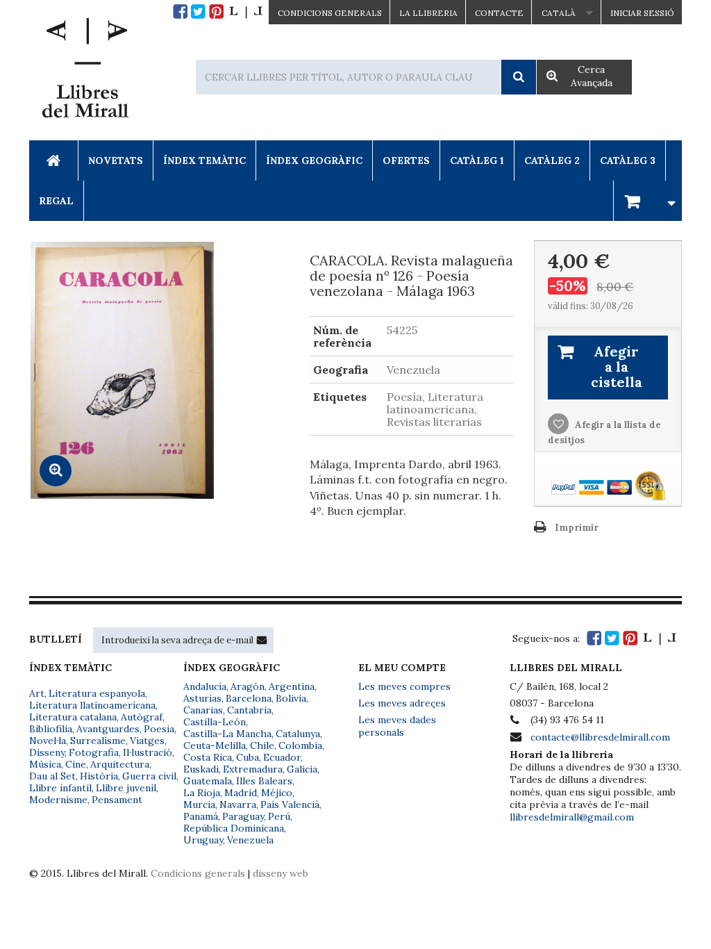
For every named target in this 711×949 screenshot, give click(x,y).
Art (36, 693)
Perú (279, 816)
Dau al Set (52, 776)
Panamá (200, 816)
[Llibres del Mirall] (84, 71)
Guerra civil (149, 776)
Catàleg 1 (477, 160)
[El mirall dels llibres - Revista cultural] (246, 11)
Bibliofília (50, 729)
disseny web (280, 873)
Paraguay (243, 816)
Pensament (117, 799)
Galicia (302, 769)
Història (99, 776)
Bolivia (291, 698)
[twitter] (198, 11)
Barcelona (248, 698)
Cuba (247, 757)
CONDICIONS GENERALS (330, 13)
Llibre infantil (60, 788)
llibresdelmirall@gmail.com (572, 817)
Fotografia (94, 752)
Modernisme (58, 799)
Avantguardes (108, 729)
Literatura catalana (73, 717)
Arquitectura (119, 764)
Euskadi (201, 769)
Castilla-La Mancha (227, 733)
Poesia (159, 729)
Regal (56, 201)
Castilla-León (214, 722)
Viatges (147, 740)
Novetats (115, 160)
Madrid (240, 792)
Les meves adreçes (402, 703)
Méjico (276, 792)
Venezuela (250, 840)
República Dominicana (233, 828)
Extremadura (253, 769)
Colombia (300, 745)
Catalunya (298, 733)
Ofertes (406, 160)
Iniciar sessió (642, 13)
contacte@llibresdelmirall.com (600, 737)
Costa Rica (207, 757)
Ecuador (282, 757)
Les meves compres (404, 686)
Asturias (202, 698)
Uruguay (203, 840)
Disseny (47, 752)
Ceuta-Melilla (214, 745)
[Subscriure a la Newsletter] (262, 640)
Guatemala (207, 781)
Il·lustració (147, 752)
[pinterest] (216, 11)
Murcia (199, 804)
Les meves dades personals (397, 725)
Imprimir (577, 528)
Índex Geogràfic (314, 160)
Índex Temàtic (204, 160)
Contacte (499, 13)
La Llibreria (428, 13)
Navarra (237, 804)
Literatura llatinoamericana (92, 705)
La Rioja (201, 792)
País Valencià (289, 804)
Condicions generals (198, 873)
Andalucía (204, 686)
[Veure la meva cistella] (648, 200)
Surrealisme (98, 740)
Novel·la (47, 740)
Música (45, 764)
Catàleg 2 (552, 160)
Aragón (248, 686)
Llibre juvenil (126, 788)
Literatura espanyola (97, 693)
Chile (262, 745)
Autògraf (141, 717)
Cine (75, 764)
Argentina (292, 686)
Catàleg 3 (627, 160)
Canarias (203, 710)
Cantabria (249, 710)
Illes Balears (264, 781)
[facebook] (180, 11)
